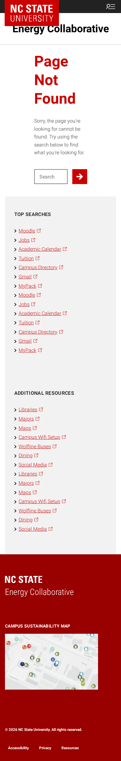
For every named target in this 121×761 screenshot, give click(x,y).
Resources (70, 748)
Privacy (45, 748)
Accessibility (18, 748)
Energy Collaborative (60, 28)
